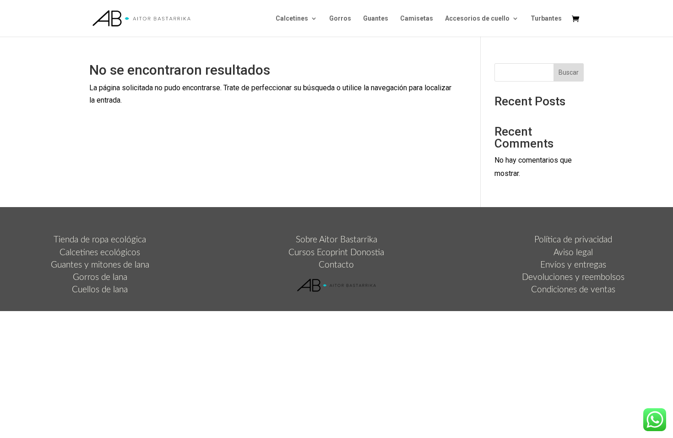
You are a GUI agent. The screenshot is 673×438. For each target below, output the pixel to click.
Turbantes (546, 18)
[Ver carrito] (578, 19)
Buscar (569, 72)
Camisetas (416, 18)
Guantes (375, 18)
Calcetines (292, 18)
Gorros (340, 18)
